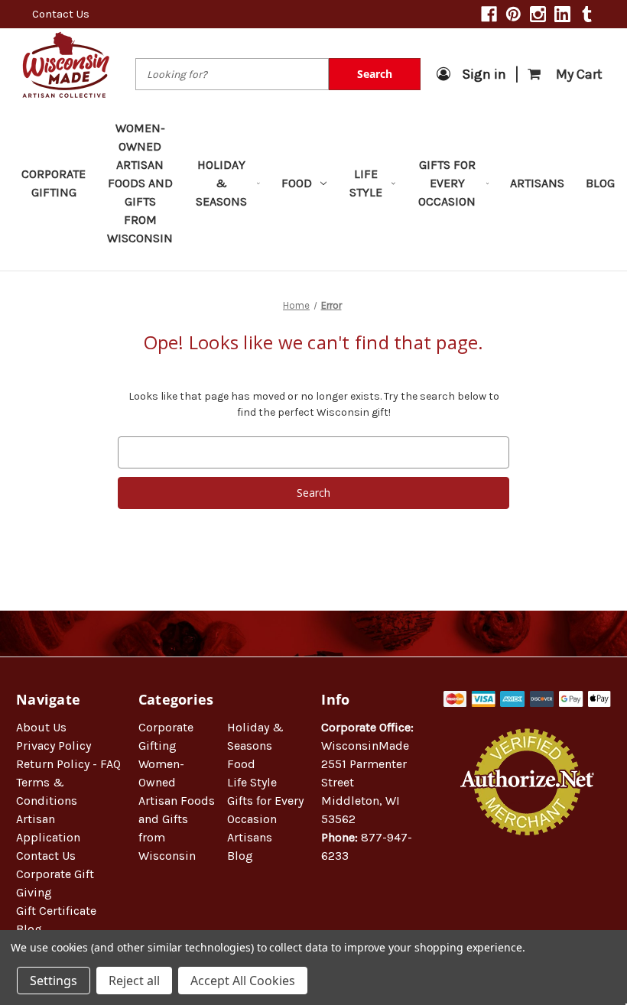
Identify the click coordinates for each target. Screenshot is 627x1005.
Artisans (537, 183)
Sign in (484, 74)
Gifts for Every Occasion (447, 183)
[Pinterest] (513, 14)
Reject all (134, 980)
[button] (527, 885)
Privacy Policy (53, 745)
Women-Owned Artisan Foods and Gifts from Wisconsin (140, 183)
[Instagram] (538, 14)
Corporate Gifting (53, 183)
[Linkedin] (562, 14)
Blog (600, 183)
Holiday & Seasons (221, 183)
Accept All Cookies (242, 980)
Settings (53, 980)
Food (296, 183)
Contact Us (60, 14)
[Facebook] (489, 14)
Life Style (365, 183)
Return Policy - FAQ (68, 764)
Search (374, 73)
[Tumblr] (587, 14)
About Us (41, 727)
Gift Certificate (56, 910)
